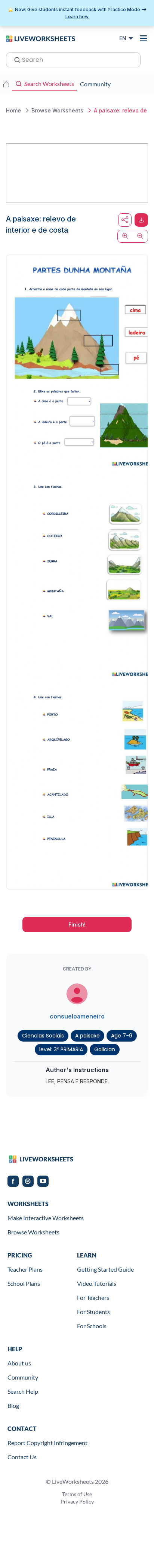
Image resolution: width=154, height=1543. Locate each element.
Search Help (22, 1391)
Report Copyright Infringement (47, 1442)
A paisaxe (87, 1035)
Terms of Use (77, 1494)
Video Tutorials (96, 1283)
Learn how (77, 16)
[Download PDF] (141, 220)
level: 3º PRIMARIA (61, 1049)
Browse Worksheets (33, 1232)
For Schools (92, 1325)
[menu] (143, 38)
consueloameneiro (77, 1016)
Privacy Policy (77, 1501)
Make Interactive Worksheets (45, 1217)
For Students (93, 1311)
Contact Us (22, 1456)
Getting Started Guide (105, 1269)
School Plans (23, 1283)
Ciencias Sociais (43, 1035)
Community (22, 1377)
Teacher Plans (25, 1269)
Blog (13, 1405)
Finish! (77, 924)
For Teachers (93, 1297)
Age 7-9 (121, 1035)
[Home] (40, 38)
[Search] (15, 59)
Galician (104, 1049)
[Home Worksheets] (6, 84)
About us (19, 1363)
